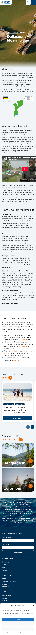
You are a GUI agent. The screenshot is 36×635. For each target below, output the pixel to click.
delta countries (10, 439)
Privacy (4, 579)
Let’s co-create (6, 595)
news (5, 378)
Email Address (7, 537)
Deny (18, 624)
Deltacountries (12, 32)
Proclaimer (5, 587)
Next (32, 427)
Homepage (5, 562)
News (3, 567)
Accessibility (6, 584)
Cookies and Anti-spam (12, 632)
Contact (4, 601)
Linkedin (4, 598)
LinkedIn (15, 351)
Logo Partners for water (6, 2)
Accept (18, 619)
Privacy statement (24, 632)
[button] (33, 605)
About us (5, 565)
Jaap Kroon (17, 360)
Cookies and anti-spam (9, 581)
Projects (4, 570)
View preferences (18, 628)
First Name (5, 544)
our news (24, 340)
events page (23, 346)
